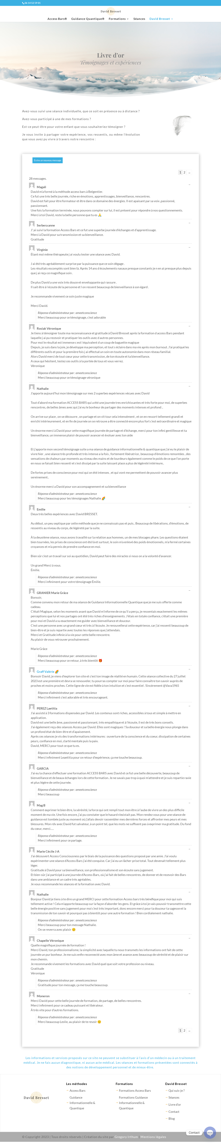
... (190, 184)
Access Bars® (57, 19)
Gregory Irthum (126, 1137)
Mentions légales (153, 1137)
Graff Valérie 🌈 (48, 671)
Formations (117, 19)
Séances (139, 19)
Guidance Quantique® (87, 19)
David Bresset (160, 19)
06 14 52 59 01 (33, 3)
